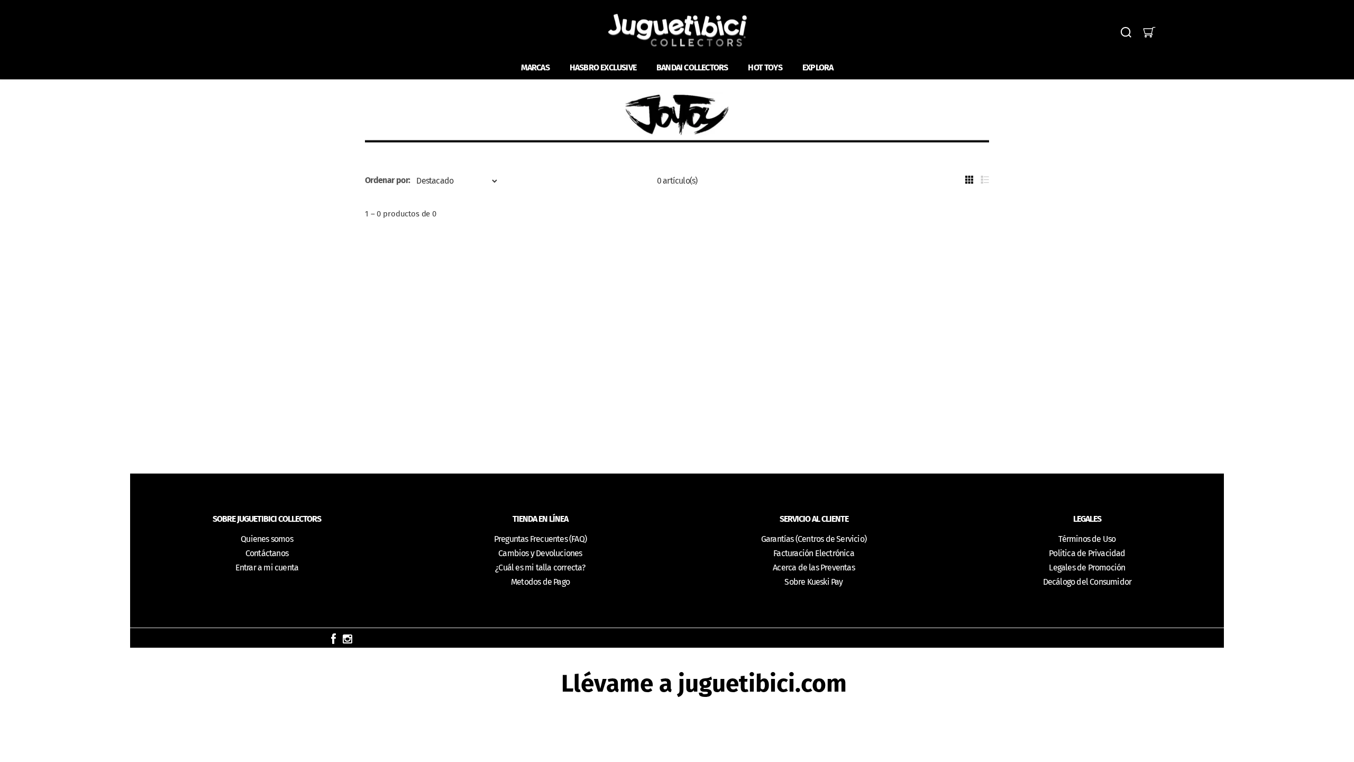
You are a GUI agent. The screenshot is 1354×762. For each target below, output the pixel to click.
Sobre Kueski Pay (813, 582)
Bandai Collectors (692, 67)
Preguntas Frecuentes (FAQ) (540, 539)
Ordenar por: (387, 180)
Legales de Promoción (1087, 568)
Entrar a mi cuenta (267, 568)
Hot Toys (765, 67)
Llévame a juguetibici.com (704, 683)
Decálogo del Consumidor (1087, 582)
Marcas (535, 67)
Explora (817, 67)
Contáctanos (266, 553)
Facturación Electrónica (813, 553)
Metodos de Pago (540, 582)
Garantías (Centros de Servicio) (813, 539)
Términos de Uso (1086, 539)
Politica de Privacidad (1087, 553)
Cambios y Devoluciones (540, 553)
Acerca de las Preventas (814, 568)
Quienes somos (267, 539)
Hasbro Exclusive (603, 67)
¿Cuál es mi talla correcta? (540, 568)
